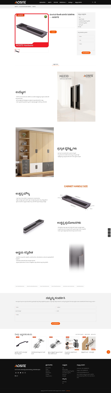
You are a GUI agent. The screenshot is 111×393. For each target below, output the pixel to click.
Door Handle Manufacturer (20, 286)
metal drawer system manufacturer (68, 286)
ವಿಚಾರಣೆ (53, 31)
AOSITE (16, 6)
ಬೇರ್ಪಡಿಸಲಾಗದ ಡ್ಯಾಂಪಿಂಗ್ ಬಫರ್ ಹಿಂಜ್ (38, 353)
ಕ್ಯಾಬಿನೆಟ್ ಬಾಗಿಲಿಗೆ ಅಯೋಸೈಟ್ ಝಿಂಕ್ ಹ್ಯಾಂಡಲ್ (21, 353)
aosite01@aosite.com (84, 372)
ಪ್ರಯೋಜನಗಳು (93, 334)
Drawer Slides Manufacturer (56, 286)
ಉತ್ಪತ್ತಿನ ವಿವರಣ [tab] (55, 64)
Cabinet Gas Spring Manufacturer (32, 286)
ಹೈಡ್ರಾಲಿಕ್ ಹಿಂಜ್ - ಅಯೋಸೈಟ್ (87, 352)
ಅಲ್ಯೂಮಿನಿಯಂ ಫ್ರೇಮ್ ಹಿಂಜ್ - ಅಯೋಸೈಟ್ (71, 353)
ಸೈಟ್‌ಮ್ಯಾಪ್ (68, 390)
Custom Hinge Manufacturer (44, 286)
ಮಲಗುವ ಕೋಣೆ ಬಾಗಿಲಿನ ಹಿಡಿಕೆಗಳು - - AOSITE (27, 6)
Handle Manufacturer (80, 286)
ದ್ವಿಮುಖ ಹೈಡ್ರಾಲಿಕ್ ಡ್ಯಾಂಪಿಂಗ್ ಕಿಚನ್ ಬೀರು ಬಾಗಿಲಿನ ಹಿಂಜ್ (55, 353)
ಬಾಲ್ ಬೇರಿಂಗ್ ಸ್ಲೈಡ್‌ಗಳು (79, 334)
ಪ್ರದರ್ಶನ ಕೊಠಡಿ (87, 334)
